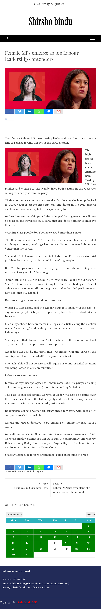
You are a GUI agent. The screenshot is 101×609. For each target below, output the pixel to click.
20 (66, 543)
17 (27, 543)
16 (13, 543)
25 (41, 549)
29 (88, 549)
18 (41, 543)
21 (76, 543)
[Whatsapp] (39, 111)
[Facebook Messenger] (48, 111)
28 (76, 549)
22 (88, 543)
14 (76, 537)
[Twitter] (19, 111)
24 (27, 549)
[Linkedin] (29, 111)
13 (66, 537)
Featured (22, 471)
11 (41, 537)
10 (27, 537)
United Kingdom (35, 471)
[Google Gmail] (58, 111)
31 (27, 554)
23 (13, 549)
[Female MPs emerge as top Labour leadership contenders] (50, 86)
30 (13, 554)
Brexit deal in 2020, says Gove (30, 485)
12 (55, 537)
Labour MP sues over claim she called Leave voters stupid (71, 487)
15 (88, 537)
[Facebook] (9, 111)
